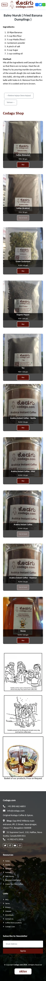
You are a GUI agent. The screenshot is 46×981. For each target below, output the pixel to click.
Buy (23, 165)
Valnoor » (10, 102)
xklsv (23, 971)
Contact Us (9, 919)
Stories (7, 865)
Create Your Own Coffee (14, 884)
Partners (8, 872)
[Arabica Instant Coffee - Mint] (23, 461)
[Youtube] (15, 845)
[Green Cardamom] (23, 251)
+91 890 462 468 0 (17, 806)
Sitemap (8, 869)
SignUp (23, 951)
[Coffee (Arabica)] (23, 198)
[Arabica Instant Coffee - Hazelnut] (23, 567)
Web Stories (9, 876)
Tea (23, 368)
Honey (23, 631)
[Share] (37, 4)
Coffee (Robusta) (23, 155)
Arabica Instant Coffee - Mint (23, 471)
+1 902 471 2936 (15, 839)
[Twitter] (5, 845)
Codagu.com (9, 800)
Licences (8, 911)
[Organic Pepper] (23, 304)
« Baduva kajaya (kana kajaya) (19, 96)
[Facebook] (10, 845)
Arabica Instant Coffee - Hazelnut (23, 578)
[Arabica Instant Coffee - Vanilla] (23, 407)
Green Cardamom (23, 262)
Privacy (8, 907)
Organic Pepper (23, 315)
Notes (7, 861)
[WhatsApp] (43, 4)
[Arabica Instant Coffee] (23, 514)
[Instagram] (20, 845)
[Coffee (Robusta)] (23, 144)
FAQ (6, 900)
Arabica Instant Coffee (23, 525)
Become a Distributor (13, 880)
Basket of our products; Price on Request (23, 778)
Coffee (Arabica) (23, 208)
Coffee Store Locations (13, 923)
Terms (7, 904)
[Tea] (23, 357)
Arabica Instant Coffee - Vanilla (23, 418)
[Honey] (23, 620)
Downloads (9, 915)
